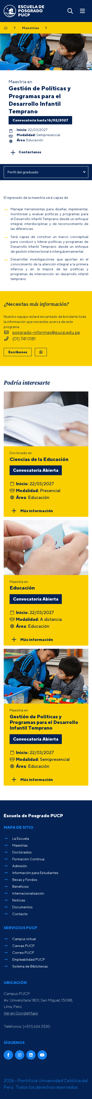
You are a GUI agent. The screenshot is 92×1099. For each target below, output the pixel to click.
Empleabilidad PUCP (28, 959)
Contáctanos (30, 152)
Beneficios (20, 886)
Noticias (18, 900)
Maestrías (30, 28)
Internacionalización (28, 893)
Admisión (19, 866)
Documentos (22, 907)
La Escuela (20, 838)
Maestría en (22, 585)
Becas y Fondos (24, 879)
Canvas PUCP (23, 946)
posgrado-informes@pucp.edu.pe (46, 332)
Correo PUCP (23, 952)
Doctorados (22, 852)
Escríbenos (17, 352)
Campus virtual (24, 939)
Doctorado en (39, 456)
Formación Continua (28, 859)
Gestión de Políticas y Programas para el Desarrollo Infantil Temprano (40, 99)
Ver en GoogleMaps (21, 1013)
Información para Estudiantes (35, 873)
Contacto (20, 914)
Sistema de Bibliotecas (30, 966)
